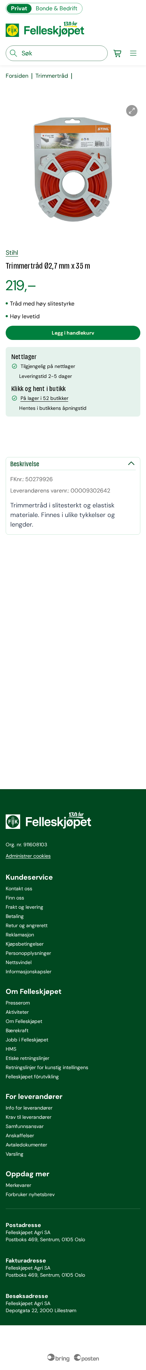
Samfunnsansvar (25, 1126)
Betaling (15, 916)
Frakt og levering (24, 907)
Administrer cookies (28, 856)
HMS (11, 1049)
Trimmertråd (51, 75)
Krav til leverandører (28, 1117)
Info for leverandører (29, 1108)
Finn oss (15, 898)
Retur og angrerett (26, 925)
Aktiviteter (17, 1012)
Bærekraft (17, 1030)
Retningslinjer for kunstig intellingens (47, 1067)
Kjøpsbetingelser (25, 944)
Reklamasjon (20, 934)
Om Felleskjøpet (24, 1021)
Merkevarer (18, 1185)
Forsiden (17, 75)
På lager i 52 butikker (44, 398)
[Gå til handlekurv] (118, 53)
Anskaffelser (20, 1135)
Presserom (18, 1003)
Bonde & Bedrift (56, 8)
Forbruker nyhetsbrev (30, 1194)
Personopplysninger (28, 953)
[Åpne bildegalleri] (131, 110)
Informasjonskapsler (28, 971)
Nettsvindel (19, 962)
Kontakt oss (19, 888)
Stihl (12, 252)
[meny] (133, 53)
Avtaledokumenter (26, 1144)
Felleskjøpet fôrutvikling (32, 1076)
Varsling (14, 1154)
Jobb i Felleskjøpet (27, 1039)
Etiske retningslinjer (27, 1058)
